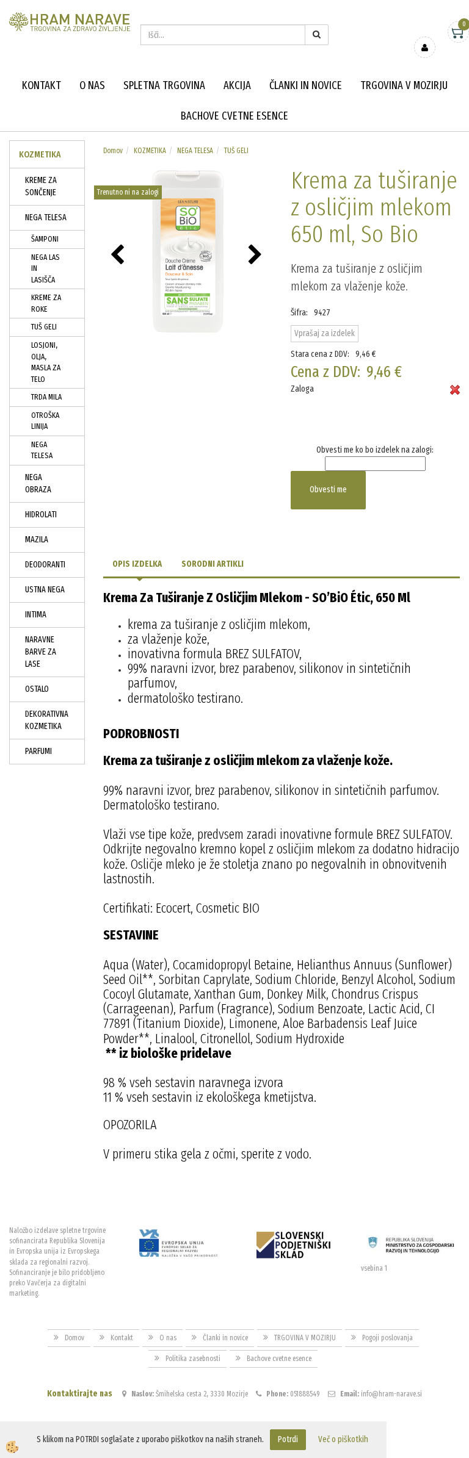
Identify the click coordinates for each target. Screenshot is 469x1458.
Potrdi (288, 1439)
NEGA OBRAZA (38, 483)
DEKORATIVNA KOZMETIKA (46, 720)
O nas (92, 85)
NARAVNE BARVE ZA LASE (40, 651)
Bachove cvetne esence (234, 116)
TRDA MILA (46, 396)
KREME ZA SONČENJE (41, 186)
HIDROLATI (41, 514)
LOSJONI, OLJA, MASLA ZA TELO (45, 362)
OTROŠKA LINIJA (45, 421)
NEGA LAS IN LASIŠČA (45, 268)
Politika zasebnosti (192, 1358)
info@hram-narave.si (391, 1394)
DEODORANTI (45, 564)
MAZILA (36, 539)
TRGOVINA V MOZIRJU (404, 85)
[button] (256, 256)
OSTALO (37, 689)
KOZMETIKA (150, 150)
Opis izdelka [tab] (137, 564)
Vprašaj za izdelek (324, 333)
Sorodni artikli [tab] (212, 564)
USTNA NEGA (45, 589)
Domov (113, 150)
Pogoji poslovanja (387, 1338)
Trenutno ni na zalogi (128, 192)
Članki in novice (305, 85)
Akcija (237, 85)
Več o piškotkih (343, 1439)
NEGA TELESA (46, 217)
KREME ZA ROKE (46, 303)
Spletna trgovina (164, 85)
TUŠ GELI (44, 326)
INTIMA (35, 614)
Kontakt (41, 85)
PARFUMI (38, 751)
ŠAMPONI (45, 238)
